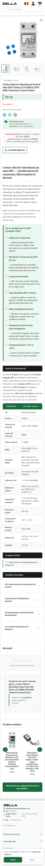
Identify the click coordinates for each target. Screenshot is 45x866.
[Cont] (33, 3)
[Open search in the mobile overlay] (22, 9)
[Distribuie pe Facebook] (4, 115)
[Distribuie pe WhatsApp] (10, 115)
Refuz (32, 860)
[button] (41, 20)
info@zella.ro (10, 825)
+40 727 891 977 (15, 820)
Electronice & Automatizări (12, 110)
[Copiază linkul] (15, 115)
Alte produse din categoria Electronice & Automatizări (22, 787)
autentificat (27, 697)
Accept (13, 860)
